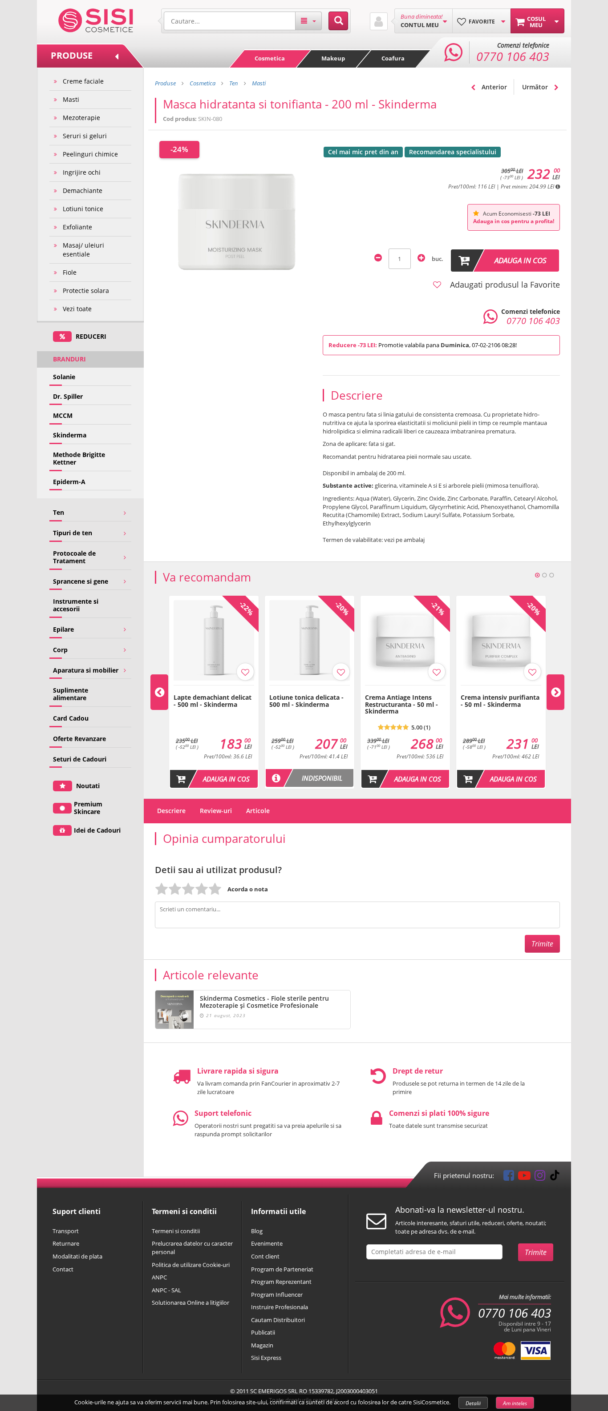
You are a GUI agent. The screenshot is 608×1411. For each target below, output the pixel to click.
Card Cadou (71, 718)
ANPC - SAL (166, 1290)
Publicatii (263, 1332)
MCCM (63, 415)
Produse (165, 83)
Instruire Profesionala (279, 1307)
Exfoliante (77, 227)
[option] (214, 692)
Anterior (493, 87)
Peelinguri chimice (90, 154)
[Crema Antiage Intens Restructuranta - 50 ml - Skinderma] (405, 690)
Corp (60, 649)
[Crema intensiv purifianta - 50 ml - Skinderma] (501, 690)
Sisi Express (266, 1358)
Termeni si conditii (176, 1231)
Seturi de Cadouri (79, 759)
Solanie (64, 377)
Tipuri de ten (72, 533)
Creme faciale (83, 81)
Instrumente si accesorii (75, 605)
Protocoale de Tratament (74, 557)
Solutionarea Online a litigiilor (190, 1303)
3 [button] (551, 575)
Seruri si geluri (85, 136)
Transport (66, 1231)
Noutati (87, 786)
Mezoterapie (81, 117)
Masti (71, 99)
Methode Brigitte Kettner (79, 458)
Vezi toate (77, 309)
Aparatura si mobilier (85, 670)
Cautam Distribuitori (278, 1320)
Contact (63, 1269)
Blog (257, 1231)
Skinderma (69, 435)
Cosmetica (270, 58)
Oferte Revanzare (79, 738)
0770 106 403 (514, 1312)
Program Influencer (277, 1295)
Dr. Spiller (68, 396)
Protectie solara (86, 290)
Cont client (265, 1256)
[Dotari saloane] (96, 20)
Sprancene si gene (80, 581)
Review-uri (216, 810)
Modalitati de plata (77, 1256)
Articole (258, 810)
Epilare (63, 629)
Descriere (171, 810)
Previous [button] (159, 692)
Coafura (393, 58)
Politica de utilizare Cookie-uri (191, 1265)
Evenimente (267, 1243)
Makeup (333, 58)
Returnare (66, 1243)
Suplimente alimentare (70, 694)
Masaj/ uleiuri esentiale (83, 249)
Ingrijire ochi (82, 172)
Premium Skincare (88, 808)
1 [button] (537, 575)
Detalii (473, 1403)
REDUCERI (90, 336)
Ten (58, 512)
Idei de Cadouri (97, 830)
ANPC (159, 1277)
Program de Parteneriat (282, 1269)
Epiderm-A (69, 481)
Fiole (70, 272)
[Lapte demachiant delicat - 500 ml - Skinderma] (214, 690)
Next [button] (555, 692)
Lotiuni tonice (83, 208)
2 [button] (544, 575)
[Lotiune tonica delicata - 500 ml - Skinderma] (309, 690)
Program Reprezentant (281, 1282)
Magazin (262, 1345)
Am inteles (515, 1403)
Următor (536, 87)
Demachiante (82, 190)
